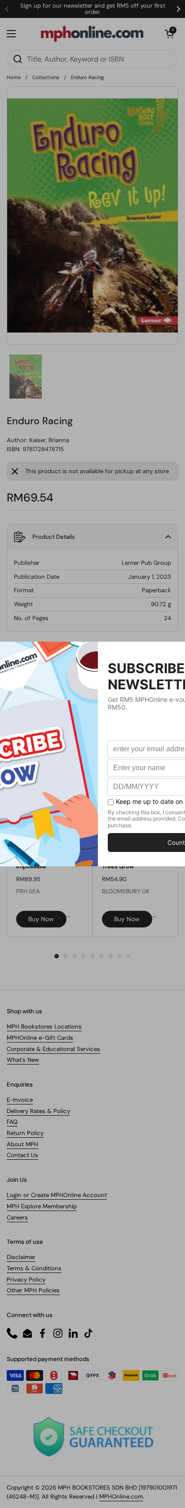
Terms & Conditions (34, 1268)
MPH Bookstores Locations (44, 1026)
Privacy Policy (26, 1279)
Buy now (41, 919)
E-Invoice (20, 1100)
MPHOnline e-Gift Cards (40, 1038)
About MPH (22, 1144)
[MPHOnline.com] (92, 34)
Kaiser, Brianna (49, 440)
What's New (23, 1060)
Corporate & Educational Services (53, 1049)
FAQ (12, 1122)
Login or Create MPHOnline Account (57, 1195)
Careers (17, 1217)
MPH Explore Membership (42, 1206)
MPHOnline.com (121, 1496)
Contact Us (22, 1155)
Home (14, 77)
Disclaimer (21, 1257)
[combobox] (92, 59)
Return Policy (25, 1133)
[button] (169, 34)
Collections (45, 77)
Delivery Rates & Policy (38, 1111)
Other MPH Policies (33, 1290)
